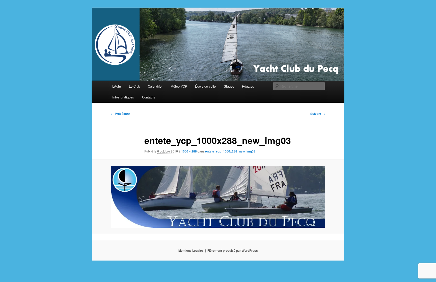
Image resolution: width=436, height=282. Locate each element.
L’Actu (116, 86)
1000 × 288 (189, 151)
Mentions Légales (191, 250)
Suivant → (317, 113)
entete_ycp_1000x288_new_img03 (230, 151)
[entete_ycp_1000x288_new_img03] (218, 196)
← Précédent (120, 113)
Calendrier (155, 86)
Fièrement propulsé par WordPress (232, 250)
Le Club (134, 86)
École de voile (205, 86)
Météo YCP (179, 86)
